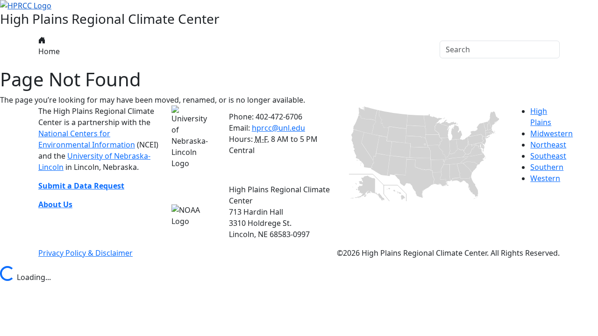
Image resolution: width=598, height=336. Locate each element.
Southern (546, 167)
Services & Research (291, 49)
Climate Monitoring (206, 49)
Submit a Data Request (81, 186)
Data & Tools (134, 49)
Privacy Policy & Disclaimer (85, 253)
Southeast (548, 156)
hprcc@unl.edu (278, 128)
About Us (81, 49)
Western (545, 178)
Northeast (548, 145)
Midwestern (551, 133)
